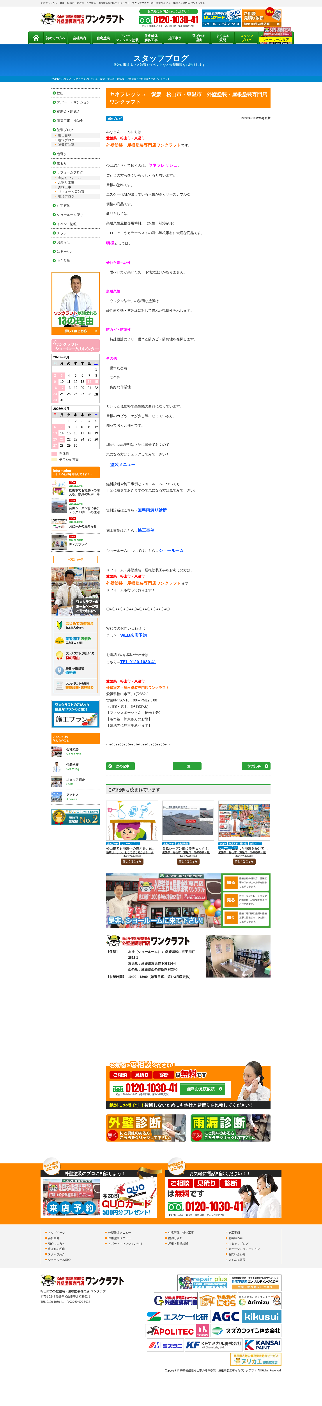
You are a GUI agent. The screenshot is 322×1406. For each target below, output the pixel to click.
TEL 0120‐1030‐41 (138, 661)
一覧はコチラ (75, 559)
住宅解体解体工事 (151, 38)
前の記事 (254, 766)
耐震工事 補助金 (238, 843)
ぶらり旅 (63, 260)
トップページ (56, 1232)
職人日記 (64, 135)
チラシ (62, 233)
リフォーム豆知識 (71, 192)
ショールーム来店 (275, 40)
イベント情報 (67, 224)
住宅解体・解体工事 (181, 1232)
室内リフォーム (69, 178)
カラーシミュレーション (244, 1248)
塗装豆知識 (182, 843)
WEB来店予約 (133, 635)
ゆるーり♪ (64, 251)
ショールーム (171, 550)
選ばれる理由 (198, 38)
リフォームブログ (130, 843)
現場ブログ (66, 140)
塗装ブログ (114, 118)
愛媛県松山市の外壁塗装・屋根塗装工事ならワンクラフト (221, 1370)
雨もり (62, 163)
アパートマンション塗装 (127, 38)
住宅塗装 (103, 38)
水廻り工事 (66, 182)
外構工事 (64, 187)
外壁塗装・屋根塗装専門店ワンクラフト (143, 145)
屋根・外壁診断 (178, 1243)
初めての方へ (55, 38)
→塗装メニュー (120, 464)
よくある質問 (222, 38)
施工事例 (175, 38)
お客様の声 (235, 1238)
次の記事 (122, 766)
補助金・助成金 (68, 111)
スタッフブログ (246, 38)
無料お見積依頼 (201, 1089)
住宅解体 (63, 205)
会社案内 (79, 38)
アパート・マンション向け (125, 1243)
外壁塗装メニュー (119, 1232)
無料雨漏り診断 (152, 510)
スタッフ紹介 (56, 1254)
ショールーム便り (70, 215)
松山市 (222, 843)
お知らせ (63, 242)
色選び (62, 154)
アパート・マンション (73, 102)
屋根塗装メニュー (119, 1238)
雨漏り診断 (175, 1238)
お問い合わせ (237, 1254)
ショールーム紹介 (59, 1259)
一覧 (187, 766)
